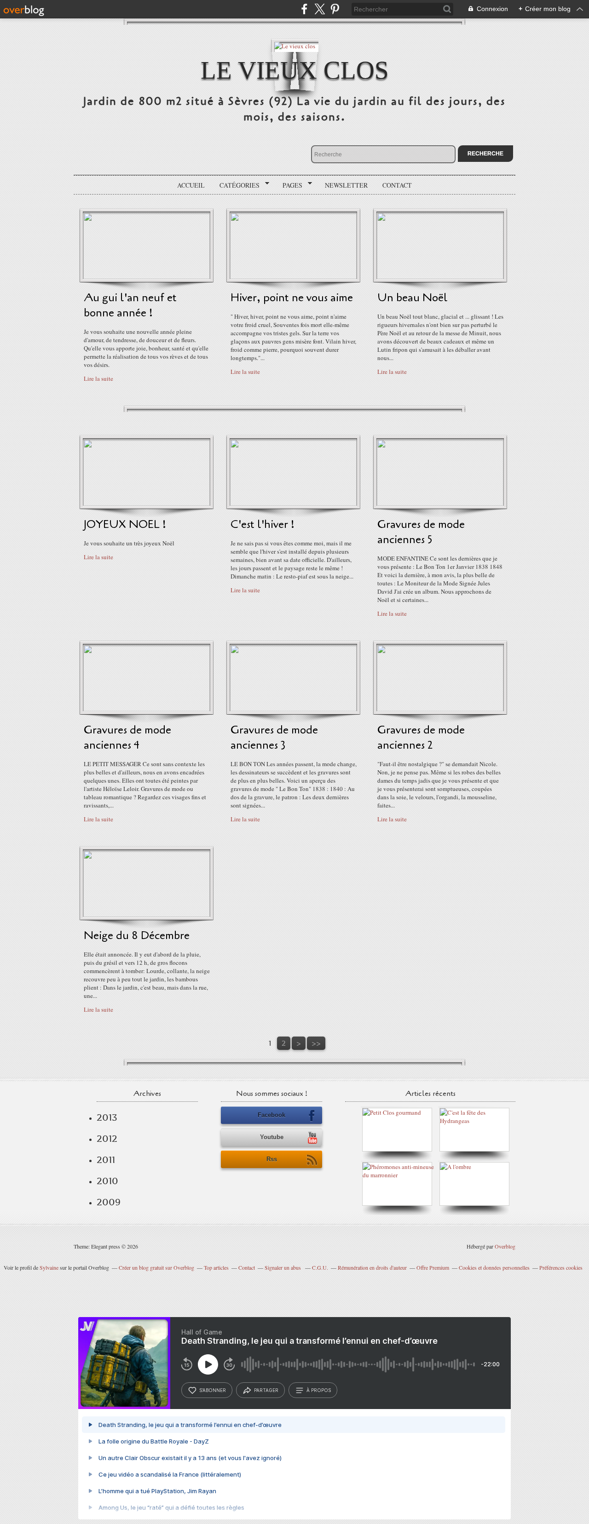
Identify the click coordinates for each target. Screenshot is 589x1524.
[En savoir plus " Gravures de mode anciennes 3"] (293, 709)
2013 (107, 1117)
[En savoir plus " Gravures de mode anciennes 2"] (440, 709)
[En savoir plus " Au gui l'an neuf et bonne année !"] (146, 277)
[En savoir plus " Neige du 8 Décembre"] (146, 915)
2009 (109, 1202)
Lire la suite (98, 378)
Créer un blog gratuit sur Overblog (156, 1267)
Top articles (216, 1267)
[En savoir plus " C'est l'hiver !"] (293, 503)
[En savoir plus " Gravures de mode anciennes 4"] (146, 709)
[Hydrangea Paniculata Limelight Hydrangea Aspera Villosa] (477, 1121)
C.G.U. (320, 1267)
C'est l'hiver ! (262, 524)
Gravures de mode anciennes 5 (421, 532)
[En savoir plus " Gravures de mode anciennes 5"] (440, 503)
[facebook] (304, 9)
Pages (289, 185)
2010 (107, 1180)
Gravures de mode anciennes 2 (421, 737)
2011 (106, 1159)
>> (316, 1043)
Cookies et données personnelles (494, 1267)
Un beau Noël (412, 297)
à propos (318, 1390)
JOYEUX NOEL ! (125, 524)
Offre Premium (432, 1267)
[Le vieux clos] (294, 45)
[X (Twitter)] (319, 9)
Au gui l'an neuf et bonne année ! (130, 305)
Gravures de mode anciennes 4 (127, 737)
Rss (271, 1159)
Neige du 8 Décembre (137, 935)
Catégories (236, 185)
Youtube (271, 1137)
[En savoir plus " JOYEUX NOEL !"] (146, 503)
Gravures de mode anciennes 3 (274, 737)
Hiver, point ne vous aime (292, 297)
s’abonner (212, 1390)
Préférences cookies (561, 1267)
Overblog (505, 1246)
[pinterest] (335, 9)
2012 (107, 1138)
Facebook (271, 1114)
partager (266, 1390)
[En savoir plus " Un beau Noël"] (440, 277)
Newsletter (346, 185)
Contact (397, 185)
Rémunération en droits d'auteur (372, 1267)
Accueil (191, 185)
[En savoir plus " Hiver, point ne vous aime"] (293, 277)
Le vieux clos (295, 70)
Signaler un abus (283, 1267)
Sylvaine (49, 1267)
